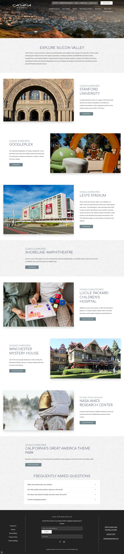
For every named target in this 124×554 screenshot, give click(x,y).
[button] (5, 119)
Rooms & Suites (54, 9)
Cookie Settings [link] (13, 541)
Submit (46, 533)
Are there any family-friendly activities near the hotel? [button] (47, 495)
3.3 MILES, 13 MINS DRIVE (19, 141)
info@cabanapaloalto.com (111, 539)
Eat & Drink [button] (66, 9)
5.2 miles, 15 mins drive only (91, 397)
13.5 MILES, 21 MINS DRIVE (20, 345)
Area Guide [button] (107, 9)
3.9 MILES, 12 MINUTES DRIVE (92, 289)
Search (82, 3)
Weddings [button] (98, 9)
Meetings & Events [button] (86, 9)
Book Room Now (17, 371)
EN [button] (77, 3)
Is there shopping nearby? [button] (36, 500)
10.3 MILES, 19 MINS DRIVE (35, 445)
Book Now (106, 3)
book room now (87, 319)
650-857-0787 (93, 3)
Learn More (86, 113)
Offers (74, 9)
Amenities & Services (66, 3)
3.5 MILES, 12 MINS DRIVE (35, 249)
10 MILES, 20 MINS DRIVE (90, 192)
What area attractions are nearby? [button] (39, 485)
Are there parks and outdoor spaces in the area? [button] (45, 490)
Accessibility (13, 534)
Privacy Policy (13, 537)
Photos (55, 3)
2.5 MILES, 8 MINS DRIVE (90, 86)
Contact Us (13, 526)
